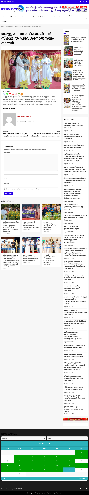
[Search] (87, 18)
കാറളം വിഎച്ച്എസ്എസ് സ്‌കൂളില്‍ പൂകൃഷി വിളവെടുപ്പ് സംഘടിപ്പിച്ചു (51, 212)
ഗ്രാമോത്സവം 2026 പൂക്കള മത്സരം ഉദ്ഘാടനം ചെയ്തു (73, 355)
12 (44, 461)
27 (57, 470)
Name (6, 173)
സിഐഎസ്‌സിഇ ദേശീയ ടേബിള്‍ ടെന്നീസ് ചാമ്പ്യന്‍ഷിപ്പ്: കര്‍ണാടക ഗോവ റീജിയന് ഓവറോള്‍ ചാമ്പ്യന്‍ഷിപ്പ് (74, 366)
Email (6, 178)
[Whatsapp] (7, 94)
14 (69, 461)
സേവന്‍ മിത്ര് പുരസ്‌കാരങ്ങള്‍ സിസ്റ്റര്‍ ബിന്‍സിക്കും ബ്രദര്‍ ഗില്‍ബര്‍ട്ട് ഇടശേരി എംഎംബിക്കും (74, 238)
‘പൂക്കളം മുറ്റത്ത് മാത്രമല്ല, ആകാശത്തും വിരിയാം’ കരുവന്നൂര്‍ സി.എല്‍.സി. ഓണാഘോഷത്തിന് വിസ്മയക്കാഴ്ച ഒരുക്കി (67, 103)
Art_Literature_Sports (38, 16)
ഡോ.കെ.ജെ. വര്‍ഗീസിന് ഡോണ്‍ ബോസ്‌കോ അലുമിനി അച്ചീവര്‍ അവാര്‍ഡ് (31, 245)
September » (82, 478)
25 (32, 470)
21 (69, 465)
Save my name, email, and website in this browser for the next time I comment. (29, 189)
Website (6, 184)
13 (56, 461)
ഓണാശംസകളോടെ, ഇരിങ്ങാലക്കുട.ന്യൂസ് (71, 228)
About (7, 489)
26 (44, 470)
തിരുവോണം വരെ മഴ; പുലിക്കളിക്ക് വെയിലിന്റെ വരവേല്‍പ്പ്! (68, 51)
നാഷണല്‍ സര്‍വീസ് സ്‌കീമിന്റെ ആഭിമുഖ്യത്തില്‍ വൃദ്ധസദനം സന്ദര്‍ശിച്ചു (31, 212)
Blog (12, 489)
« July (4, 478)
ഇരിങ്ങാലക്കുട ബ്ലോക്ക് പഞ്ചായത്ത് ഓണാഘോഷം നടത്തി (73, 409)
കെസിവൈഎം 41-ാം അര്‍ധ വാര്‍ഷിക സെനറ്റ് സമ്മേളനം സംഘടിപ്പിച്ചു (74, 277)
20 (57, 465)
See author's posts (25, 121)
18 (32, 465)
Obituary (61, 16)
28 (69, 470)
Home (3, 16)
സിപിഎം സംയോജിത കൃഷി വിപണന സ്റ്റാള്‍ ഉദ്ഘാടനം (73, 388)
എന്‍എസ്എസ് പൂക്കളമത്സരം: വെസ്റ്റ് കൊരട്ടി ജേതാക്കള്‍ (74, 346)
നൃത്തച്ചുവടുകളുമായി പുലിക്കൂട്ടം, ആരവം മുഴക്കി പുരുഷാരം (66, 40)
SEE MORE (5, 21)
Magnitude (50, 493)
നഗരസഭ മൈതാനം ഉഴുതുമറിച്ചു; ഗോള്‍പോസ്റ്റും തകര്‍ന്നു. (74, 207)
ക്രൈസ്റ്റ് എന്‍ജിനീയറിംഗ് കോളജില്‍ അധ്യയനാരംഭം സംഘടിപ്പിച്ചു (51, 245)
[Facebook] (4, 94)
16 (7, 465)
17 (19, 465)
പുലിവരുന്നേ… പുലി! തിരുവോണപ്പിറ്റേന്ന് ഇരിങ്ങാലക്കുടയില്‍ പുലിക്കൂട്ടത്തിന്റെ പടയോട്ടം (73, 335)
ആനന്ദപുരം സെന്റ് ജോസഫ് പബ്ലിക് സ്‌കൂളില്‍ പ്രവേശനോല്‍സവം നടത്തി (15, 133)
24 (20, 470)
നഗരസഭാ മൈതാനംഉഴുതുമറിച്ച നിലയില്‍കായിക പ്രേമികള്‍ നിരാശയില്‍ (75, 218)
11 (32, 461)
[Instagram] (13, 94)
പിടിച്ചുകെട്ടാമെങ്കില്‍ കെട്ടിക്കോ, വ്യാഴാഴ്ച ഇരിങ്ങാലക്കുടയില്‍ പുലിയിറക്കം (67, 88)
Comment (7, 152)
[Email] (19, 94)
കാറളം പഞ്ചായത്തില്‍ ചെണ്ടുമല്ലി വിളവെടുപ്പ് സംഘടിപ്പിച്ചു (72, 288)
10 (20, 461)
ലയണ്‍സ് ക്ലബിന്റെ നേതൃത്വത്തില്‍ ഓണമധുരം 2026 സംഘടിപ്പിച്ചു (75, 312)
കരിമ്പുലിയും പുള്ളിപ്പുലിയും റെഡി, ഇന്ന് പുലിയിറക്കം (68, 63)
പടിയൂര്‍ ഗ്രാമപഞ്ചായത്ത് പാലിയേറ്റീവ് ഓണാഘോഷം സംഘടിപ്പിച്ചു (73, 378)
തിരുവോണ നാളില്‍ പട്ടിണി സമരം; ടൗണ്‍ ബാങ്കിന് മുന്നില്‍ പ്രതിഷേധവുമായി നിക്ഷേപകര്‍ (68, 75)
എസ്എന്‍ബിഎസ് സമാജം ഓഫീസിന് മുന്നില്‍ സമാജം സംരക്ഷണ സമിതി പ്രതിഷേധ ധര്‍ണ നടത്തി (74, 265)
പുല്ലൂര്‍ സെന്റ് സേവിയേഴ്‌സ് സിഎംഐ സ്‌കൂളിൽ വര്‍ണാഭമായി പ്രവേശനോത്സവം (45, 133)
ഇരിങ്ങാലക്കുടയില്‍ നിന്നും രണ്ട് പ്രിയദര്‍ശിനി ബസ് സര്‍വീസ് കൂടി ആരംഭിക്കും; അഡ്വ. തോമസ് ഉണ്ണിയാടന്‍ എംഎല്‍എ (75, 252)
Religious (53, 16)
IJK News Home (24, 116)
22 (81, 465)
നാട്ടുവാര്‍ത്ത (12, 16)
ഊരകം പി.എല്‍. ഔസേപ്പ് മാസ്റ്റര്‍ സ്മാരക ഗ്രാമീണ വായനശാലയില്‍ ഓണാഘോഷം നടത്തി (75, 300)
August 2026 (44, 443)
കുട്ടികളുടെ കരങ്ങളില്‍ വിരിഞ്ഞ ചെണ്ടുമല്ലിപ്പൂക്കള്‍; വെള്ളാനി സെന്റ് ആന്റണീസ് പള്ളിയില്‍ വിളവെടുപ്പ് (10, 212)
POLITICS (23, 16)
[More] (22, 94)
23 (7, 470)
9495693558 (18, 489)
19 (44, 465)
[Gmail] (16, 94)
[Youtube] (10, 94)
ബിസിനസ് (71, 16)
